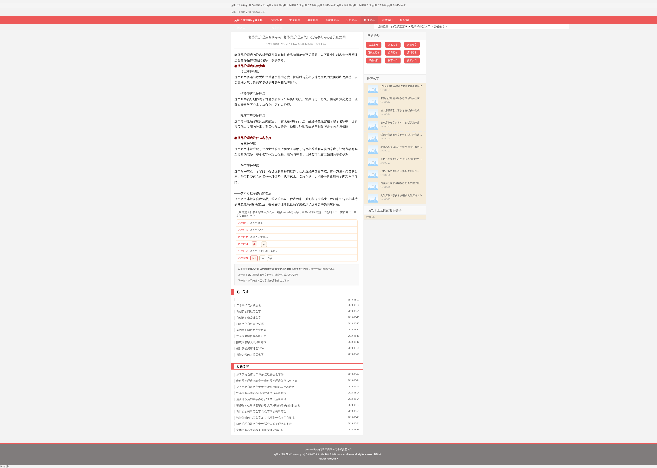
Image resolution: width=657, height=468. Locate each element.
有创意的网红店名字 (248, 311)
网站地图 (323, 459)
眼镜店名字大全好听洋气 (251, 342)
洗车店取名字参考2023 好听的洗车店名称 (261, 393)
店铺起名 (369, 20)
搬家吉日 (276, 27)
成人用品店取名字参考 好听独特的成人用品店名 (273, 274)
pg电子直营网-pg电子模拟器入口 (248, 5)
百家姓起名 (332, 20)
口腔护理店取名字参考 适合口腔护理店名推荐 (264, 423)
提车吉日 (405, 20)
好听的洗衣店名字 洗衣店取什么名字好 (268, 280)
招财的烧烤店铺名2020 (250, 348)
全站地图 (333, 459)
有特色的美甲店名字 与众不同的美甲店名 (261, 411)
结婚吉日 (387, 20)
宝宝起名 (276, 20)
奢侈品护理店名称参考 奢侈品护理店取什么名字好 (266, 380)
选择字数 (243, 258)
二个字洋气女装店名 (248, 305)
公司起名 (351, 20)
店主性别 (243, 244)
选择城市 (243, 223)
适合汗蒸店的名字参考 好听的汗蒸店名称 (261, 399)
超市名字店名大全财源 (250, 323)
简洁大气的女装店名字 (250, 354)
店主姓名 (243, 237)
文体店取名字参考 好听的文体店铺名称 (260, 430)
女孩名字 (294, 20)
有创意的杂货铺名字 (248, 317)
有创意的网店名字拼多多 (251, 330)
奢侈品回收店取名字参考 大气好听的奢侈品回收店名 (268, 405)
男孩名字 (312, 20)
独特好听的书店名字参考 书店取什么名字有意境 (265, 417)
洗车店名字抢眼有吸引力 (251, 336)
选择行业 (243, 230)
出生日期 (243, 251)
